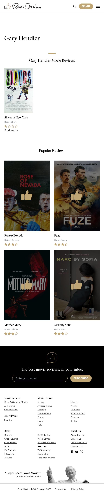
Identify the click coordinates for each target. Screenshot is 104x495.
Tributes (8, 458)
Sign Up (8, 420)
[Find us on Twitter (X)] (81, 451)
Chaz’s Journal (11, 439)
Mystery (75, 402)
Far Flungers (10, 450)
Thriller (74, 421)
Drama (41, 417)
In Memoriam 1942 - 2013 (29, 476)
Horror (41, 421)
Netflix (74, 406)
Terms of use (61, 489)
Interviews (9, 454)
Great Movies (10, 442)
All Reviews (9, 406)
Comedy (42, 410)
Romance (75, 410)
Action (41, 402)
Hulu (40, 425)
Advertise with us (79, 442)
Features (42, 446)
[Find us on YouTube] (76, 452)
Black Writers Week (47, 442)
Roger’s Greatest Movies (16, 402)
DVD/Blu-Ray (44, 435)
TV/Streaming (44, 450)
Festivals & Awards (46, 458)
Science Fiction (78, 413)
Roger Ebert (43, 454)
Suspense (75, 417)
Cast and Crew (11, 410)
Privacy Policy (77, 489)
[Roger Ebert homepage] (22, 6)
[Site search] (74, 6)
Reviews (8, 435)
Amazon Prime (45, 406)
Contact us (76, 439)
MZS (6, 446)
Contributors (77, 446)
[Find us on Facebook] (72, 451)
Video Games (44, 439)
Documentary (44, 413)
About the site (77, 435)
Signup (86, 6)
